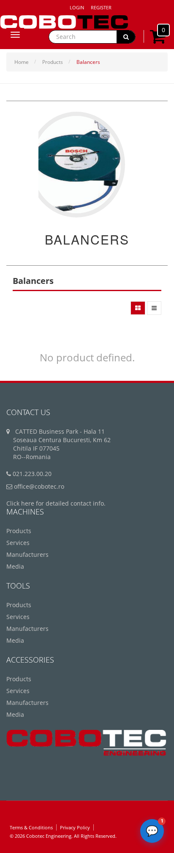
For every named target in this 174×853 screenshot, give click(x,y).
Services (18, 543)
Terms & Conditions (31, 827)
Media (15, 566)
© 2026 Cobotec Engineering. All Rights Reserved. (63, 836)
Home (21, 62)
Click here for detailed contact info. (56, 503)
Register (101, 7)
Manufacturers (27, 554)
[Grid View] (137, 308)
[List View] (154, 308)
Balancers (88, 62)
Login (77, 7)
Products (52, 62)
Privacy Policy (75, 827)
